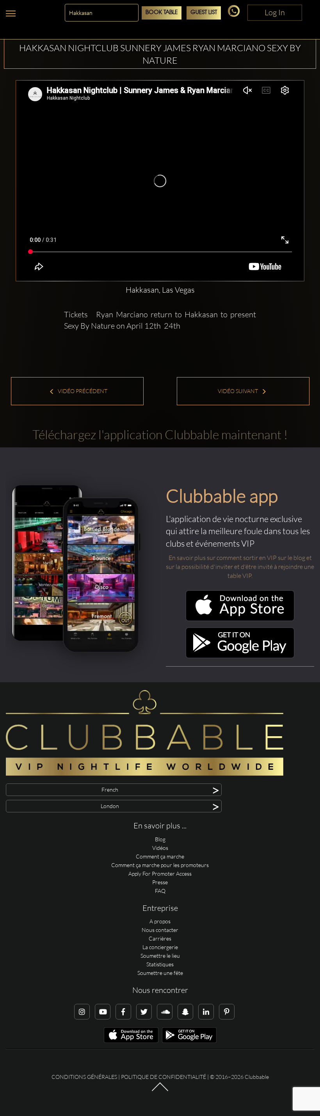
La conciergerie (160, 947)
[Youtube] (102, 1011)
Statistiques (160, 964)
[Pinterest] (227, 1011)
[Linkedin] (206, 1011)
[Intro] (160, 1090)
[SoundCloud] (164, 1011)
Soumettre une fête (160, 972)
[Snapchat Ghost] (185, 1011)
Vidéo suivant (238, 391)
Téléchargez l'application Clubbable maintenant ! (160, 434)
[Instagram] (82, 1011)
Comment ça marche (160, 856)
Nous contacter (160, 929)
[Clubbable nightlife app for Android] (240, 656)
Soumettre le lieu (160, 955)
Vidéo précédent (82, 391)
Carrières (160, 938)
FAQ (160, 890)
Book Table (162, 12)
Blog (160, 839)
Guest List (203, 12)
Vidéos (160, 847)
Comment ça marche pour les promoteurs (160, 865)
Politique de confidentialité (163, 1076)
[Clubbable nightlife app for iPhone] (240, 619)
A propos (160, 921)
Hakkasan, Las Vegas (160, 290)
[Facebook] (123, 1011)
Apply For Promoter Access (160, 873)
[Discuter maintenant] (235, 15)
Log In (275, 12)
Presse (160, 882)
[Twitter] (144, 1011)
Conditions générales (84, 1076)
